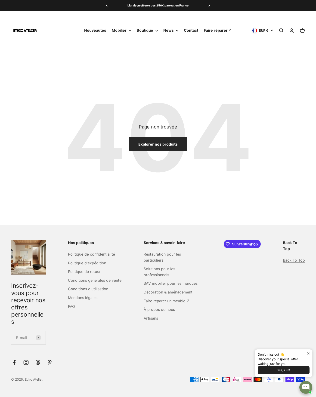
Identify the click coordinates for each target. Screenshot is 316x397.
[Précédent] (107, 5)
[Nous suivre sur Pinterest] (49, 362)
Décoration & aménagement (168, 292)
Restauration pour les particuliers (162, 257)
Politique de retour (84, 271)
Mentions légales (82, 297)
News (168, 30)
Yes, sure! (283, 370)
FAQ (71, 306)
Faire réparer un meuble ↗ (167, 301)
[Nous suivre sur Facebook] (14, 362)
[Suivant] (209, 5)
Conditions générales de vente (94, 280)
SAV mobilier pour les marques (171, 283)
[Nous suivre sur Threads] (38, 362)
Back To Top (294, 260)
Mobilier (119, 30)
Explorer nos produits (158, 144)
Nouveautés (95, 30)
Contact (191, 30)
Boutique (145, 30)
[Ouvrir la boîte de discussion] (305, 387)
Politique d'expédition (87, 263)
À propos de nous (159, 309)
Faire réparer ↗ (218, 30)
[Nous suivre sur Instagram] (26, 362)
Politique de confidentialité (91, 254)
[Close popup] (308, 353)
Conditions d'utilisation (88, 289)
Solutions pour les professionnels (159, 271)
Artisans (151, 318)
